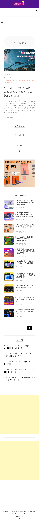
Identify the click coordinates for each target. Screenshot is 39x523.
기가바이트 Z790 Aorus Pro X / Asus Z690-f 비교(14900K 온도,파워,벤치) (24, 215)
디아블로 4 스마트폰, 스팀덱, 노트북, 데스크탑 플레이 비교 (25, 311)
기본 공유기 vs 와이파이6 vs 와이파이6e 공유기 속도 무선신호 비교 (25, 251)
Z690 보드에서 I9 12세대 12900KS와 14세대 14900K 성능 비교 (24, 239)
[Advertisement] (19, 414)
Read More (9, 118)
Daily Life (7, 74)
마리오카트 (22, 80)
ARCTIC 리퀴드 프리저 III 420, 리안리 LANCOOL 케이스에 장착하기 (24, 202)
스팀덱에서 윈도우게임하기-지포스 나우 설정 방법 (24, 262)
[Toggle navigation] (2, 22)
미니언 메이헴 (30, 80)
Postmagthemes (19, 516)
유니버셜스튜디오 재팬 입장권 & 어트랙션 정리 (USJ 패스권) (18, 92)
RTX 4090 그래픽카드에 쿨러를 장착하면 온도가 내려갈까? (25, 299)
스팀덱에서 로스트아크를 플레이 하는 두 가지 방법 (24, 286)
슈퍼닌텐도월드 (8, 82)
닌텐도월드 (15, 80)
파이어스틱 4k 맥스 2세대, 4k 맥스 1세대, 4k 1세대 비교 (25, 227)
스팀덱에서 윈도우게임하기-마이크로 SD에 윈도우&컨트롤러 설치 (25, 275)
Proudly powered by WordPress (14, 512)
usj (10, 80)
